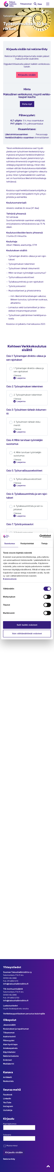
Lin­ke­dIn (7, 1098)
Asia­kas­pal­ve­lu (10, 1048)
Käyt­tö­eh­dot (9, 1052)
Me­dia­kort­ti (8, 1063)
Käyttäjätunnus (9, 1123)
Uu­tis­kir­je (7, 1110)
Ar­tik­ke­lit (7, 1077)
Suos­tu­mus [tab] (9, 543)
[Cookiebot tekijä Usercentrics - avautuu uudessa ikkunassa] (39, 536)
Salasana (7, 1134)
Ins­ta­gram (8, 1106)
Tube (9, 1102)
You (5, 1102)
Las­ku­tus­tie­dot (10, 1005)
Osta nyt (27, 103)
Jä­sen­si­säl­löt (9, 1024)
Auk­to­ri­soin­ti (9, 1036)
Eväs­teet (7, 1059)
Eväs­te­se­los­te (10, 579)
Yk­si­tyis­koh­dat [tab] (27, 543)
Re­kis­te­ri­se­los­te (11, 1055)
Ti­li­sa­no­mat (26, 4)
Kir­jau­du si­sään (27, 74)
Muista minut (12, 1145)
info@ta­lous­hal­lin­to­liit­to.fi (15, 983)
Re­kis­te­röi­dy (9, 1158)
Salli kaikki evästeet (27, 625)
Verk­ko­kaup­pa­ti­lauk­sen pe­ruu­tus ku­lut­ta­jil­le (24, 1013)
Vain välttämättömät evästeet (27, 633)
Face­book (7, 1094)
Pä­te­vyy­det (8, 1040)
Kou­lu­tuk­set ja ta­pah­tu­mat (16, 1028)
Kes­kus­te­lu (8, 1081)
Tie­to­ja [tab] (44, 543)
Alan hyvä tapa (10, 1044)
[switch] (47, 597)
